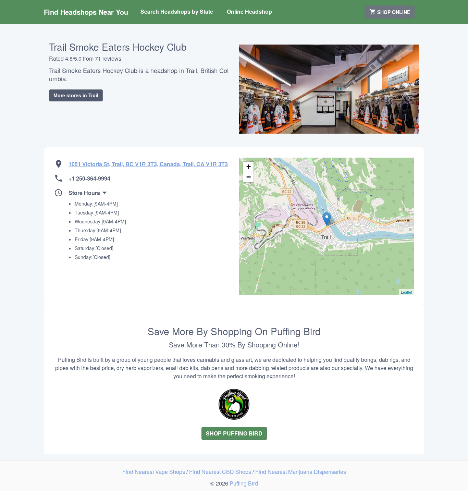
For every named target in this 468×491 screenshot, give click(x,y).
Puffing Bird (244, 483)
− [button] (248, 177)
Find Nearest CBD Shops (221, 472)
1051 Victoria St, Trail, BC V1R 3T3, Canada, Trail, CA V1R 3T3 (148, 164)
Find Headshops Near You (86, 12)
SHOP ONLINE (393, 12)
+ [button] (248, 166)
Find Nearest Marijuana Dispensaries (300, 472)
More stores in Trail (75, 95)
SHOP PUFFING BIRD (234, 433)
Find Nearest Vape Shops (154, 472)
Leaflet (406, 292)
